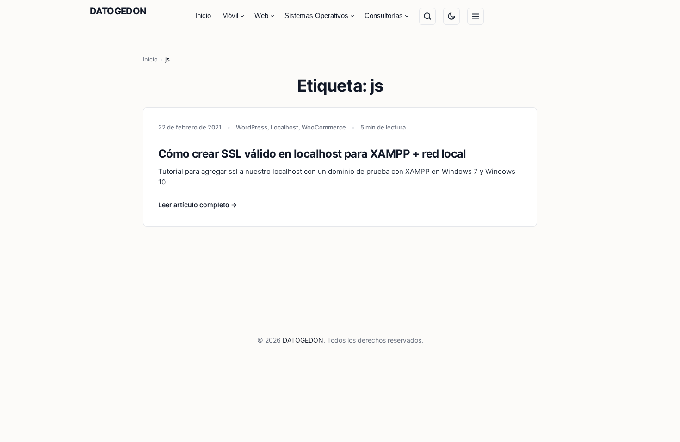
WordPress (251, 127)
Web (261, 15)
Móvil (230, 15)
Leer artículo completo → (197, 205)
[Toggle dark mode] (451, 16)
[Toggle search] (427, 16)
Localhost (284, 127)
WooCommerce (324, 127)
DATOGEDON (118, 11)
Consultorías (384, 15)
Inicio (203, 15)
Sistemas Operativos (316, 15)
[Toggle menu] (475, 16)
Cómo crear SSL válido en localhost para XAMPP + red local (312, 153)
